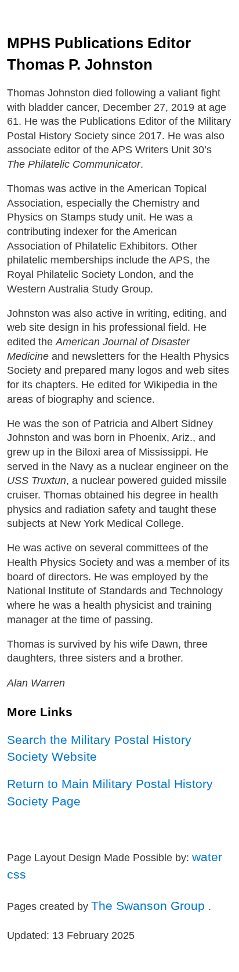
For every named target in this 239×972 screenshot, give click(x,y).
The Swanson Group (149, 905)
